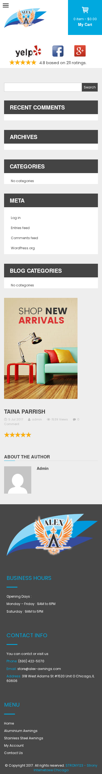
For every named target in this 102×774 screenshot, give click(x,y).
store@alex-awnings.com (39, 668)
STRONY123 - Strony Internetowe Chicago (65, 767)
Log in (16, 217)
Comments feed (24, 238)
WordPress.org (23, 248)
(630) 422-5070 (31, 661)
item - (85, 19)
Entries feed (20, 228)
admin (37, 419)
